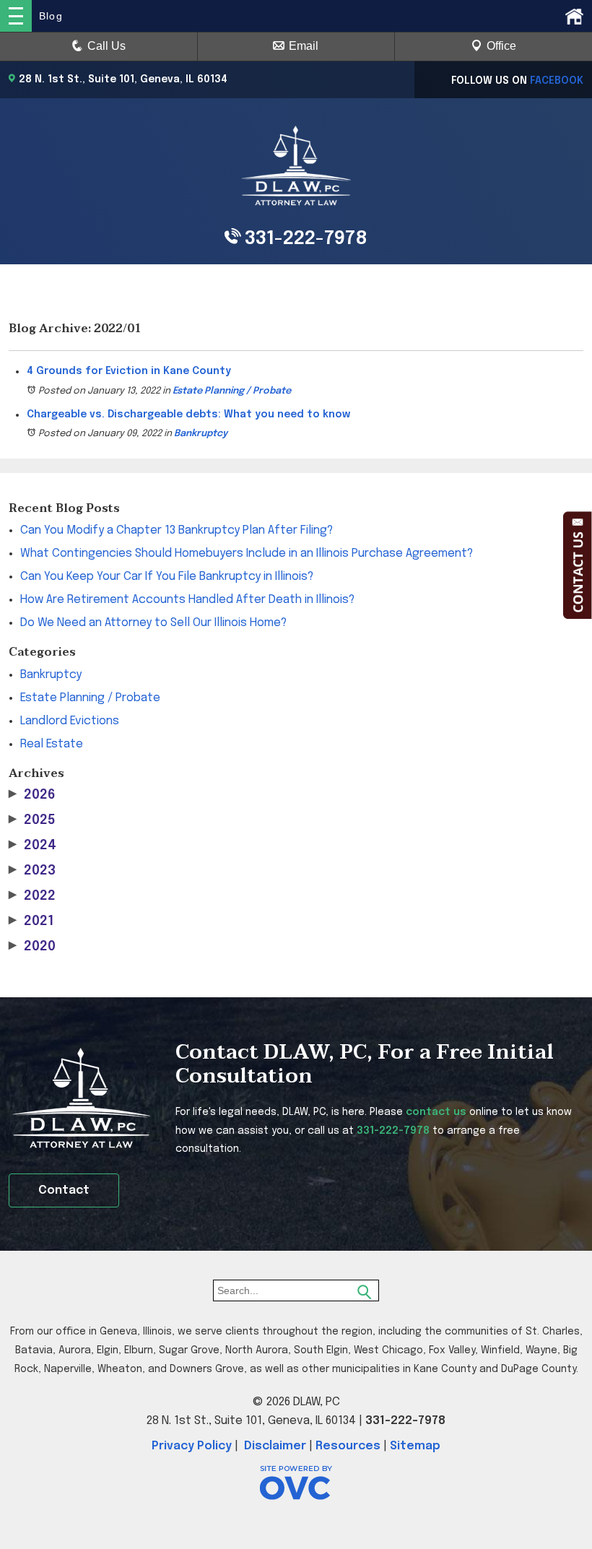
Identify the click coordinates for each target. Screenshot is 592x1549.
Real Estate (51, 744)
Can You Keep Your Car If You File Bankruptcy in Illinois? (166, 576)
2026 (32, 795)
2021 (31, 921)
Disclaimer (275, 1446)
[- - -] (16, 16)
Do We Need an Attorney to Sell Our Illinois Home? (153, 623)
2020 (32, 946)
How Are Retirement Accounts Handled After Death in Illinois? (187, 600)
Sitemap (415, 1446)
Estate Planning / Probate (232, 391)
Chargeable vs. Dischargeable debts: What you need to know (188, 414)
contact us (436, 1112)
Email (303, 46)
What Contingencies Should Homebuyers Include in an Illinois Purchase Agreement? (246, 553)
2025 (32, 820)
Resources (347, 1446)
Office (501, 46)
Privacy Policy (192, 1446)
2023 (32, 870)
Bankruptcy (200, 433)
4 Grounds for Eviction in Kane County (129, 371)
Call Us (106, 46)
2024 (32, 845)
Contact (64, 1190)
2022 (32, 896)
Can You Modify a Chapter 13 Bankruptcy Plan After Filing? (176, 530)
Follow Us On (517, 81)
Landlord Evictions (69, 721)
